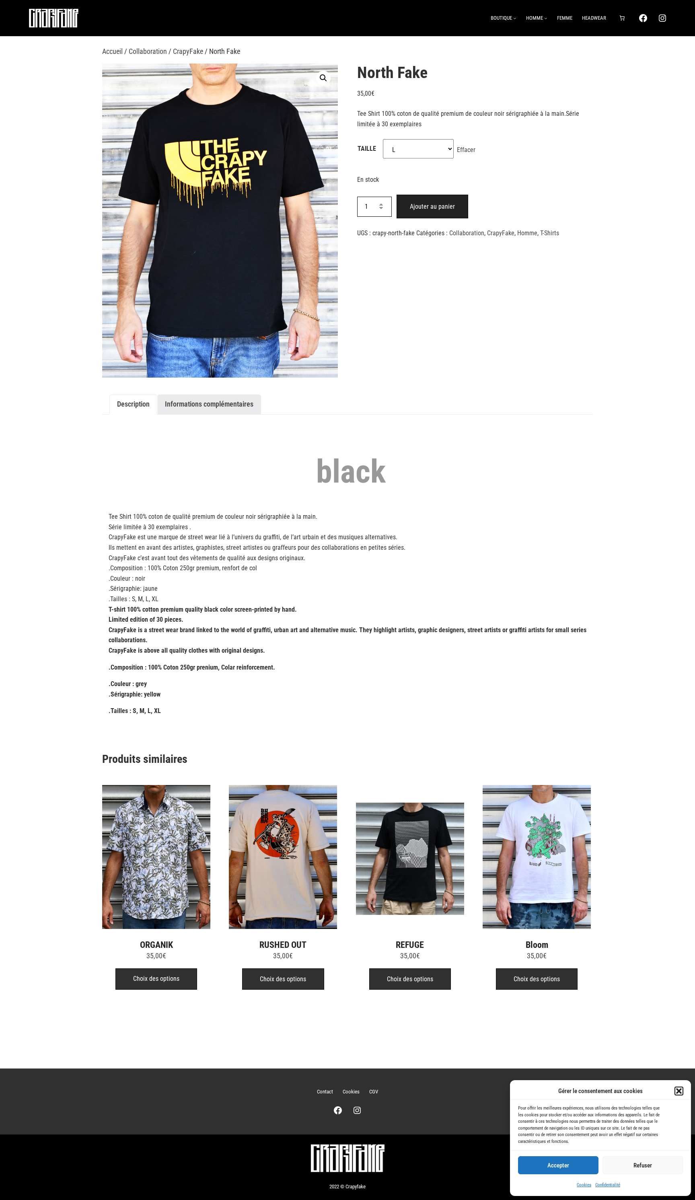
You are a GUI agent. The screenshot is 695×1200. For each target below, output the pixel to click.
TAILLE (367, 148)
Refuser (642, 1165)
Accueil (112, 51)
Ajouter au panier (432, 206)
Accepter (558, 1165)
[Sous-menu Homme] (545, 18)
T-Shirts (549, 233)
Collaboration (148, 51)
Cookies (584, 1185)
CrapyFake (188, 51)
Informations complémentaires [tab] (209, 404)
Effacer (466, 150)
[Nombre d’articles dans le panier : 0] (622, 18)
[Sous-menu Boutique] (514, 18)
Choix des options (156, 978)
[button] (679, 1091)
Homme (527, 233)
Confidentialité (607, 1185)
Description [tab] (133, 404)
